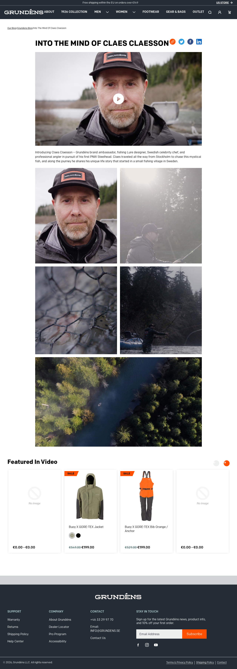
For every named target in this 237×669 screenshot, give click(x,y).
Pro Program (57, 634)
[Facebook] (138, 645)
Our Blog (11, 28)
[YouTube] (156, 645)
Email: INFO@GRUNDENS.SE (105, 629)
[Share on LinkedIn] (199, 41)
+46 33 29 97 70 (101, 619)
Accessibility (57, 641)
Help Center (15, 641)
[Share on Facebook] (190, 42)
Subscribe (194, 634)
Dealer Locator (59, 627)
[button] (209, 12)
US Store (222, 2)
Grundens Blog (24, 28)
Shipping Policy (18, 634)
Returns (12, 627)
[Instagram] (147, 645)
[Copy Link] (173, 42)
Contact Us (98, 638)
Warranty (13, 619)
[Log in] (219, 12)
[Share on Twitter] (181, 42)
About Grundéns (60, 619)
